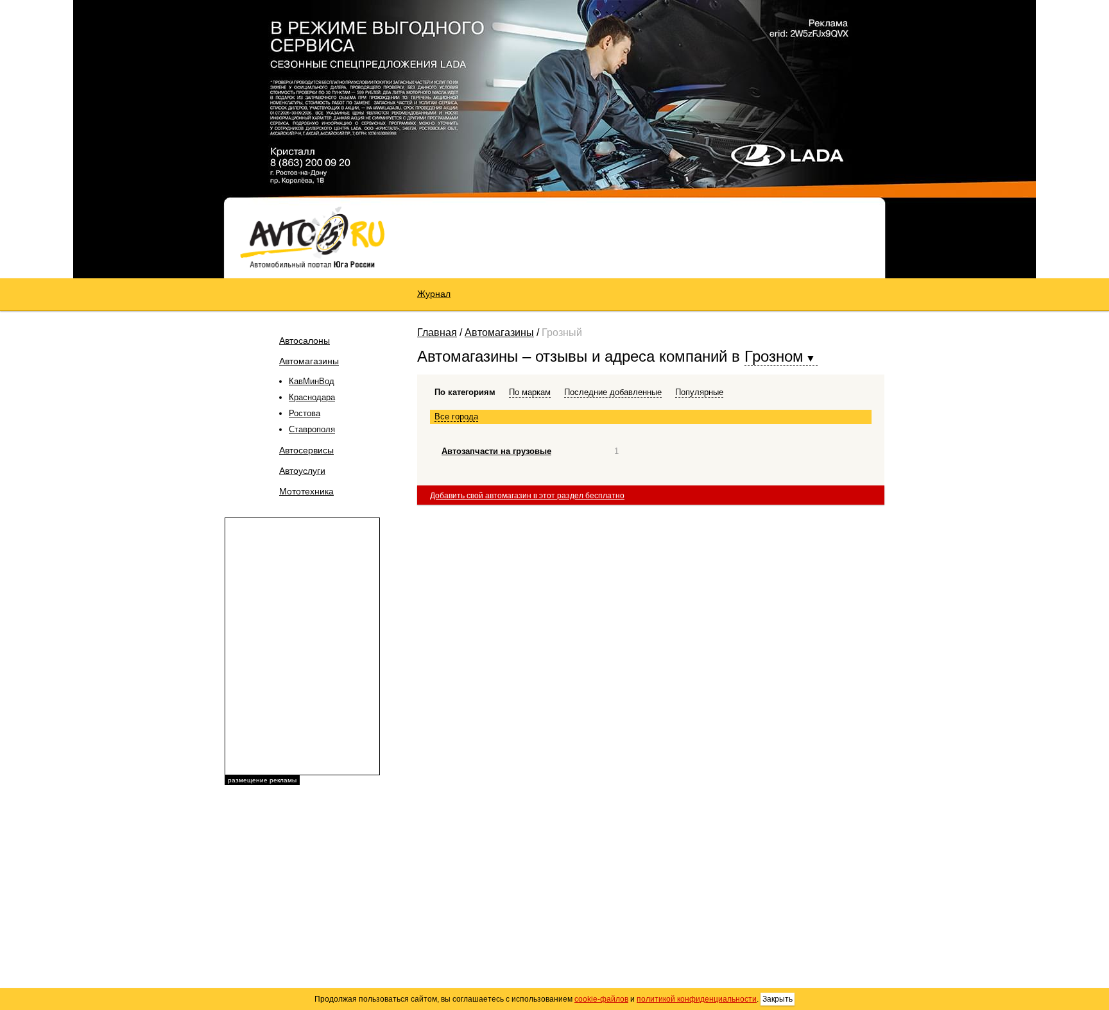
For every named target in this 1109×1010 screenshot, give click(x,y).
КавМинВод (311, 381)
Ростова (304, 413)
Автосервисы (306, 450)
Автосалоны (304, 340)
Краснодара (312, 397)
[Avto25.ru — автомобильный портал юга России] (312, 236)
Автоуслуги (302, 471)
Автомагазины (309, 361)
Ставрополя (312, 429)
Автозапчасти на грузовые (496, 451)
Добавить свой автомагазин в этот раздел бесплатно (527, 495)
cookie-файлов (601, 999)
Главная (437, 332)
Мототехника (306, 491)
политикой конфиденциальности (697, 999)
